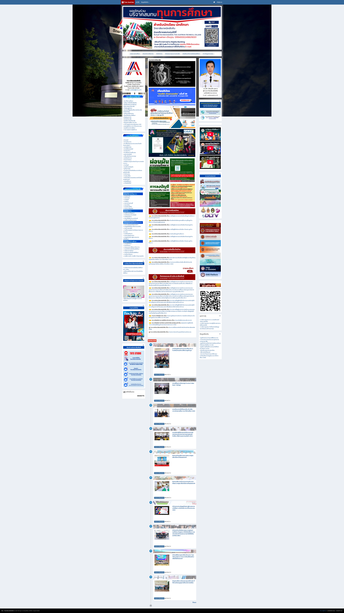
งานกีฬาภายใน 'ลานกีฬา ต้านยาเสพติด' (134, 256)
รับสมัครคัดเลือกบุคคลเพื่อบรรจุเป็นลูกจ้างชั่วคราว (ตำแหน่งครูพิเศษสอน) (170, 221)
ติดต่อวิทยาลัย (127, 119)
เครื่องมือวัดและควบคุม (130, 156)
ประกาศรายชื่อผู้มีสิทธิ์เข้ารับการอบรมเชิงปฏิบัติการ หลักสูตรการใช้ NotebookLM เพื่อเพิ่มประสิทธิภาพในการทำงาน (171, 301)
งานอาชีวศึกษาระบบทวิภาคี (131, 218)
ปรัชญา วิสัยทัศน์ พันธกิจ (130, 103)
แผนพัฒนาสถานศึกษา (129, 128)
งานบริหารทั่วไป (128, 207)
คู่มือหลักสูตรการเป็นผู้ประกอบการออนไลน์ (132, 299)
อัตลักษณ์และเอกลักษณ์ (130, 105)
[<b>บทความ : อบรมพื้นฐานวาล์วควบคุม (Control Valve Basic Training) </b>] (162, 388)
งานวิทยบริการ (128, 217)
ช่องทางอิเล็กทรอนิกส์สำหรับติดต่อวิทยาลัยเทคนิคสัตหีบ (172, 328)
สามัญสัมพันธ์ (127, 183)
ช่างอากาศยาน (127, 160)
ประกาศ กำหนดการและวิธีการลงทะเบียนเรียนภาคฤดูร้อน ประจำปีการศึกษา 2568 (209, 355)
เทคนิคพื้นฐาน (127, 181)
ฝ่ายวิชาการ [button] (159, 54)
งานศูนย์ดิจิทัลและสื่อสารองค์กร (132, 226)
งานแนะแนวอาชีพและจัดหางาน (131, 247)
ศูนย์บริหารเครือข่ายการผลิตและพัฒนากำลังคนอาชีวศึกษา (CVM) (210, 344)
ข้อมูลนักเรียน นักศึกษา (130, 115)
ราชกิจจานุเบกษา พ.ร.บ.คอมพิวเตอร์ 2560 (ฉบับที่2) (209, 320)
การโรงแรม (127, 174)
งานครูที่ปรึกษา (128, 243)
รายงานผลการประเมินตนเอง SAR (132, 124)
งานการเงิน (127, 198)
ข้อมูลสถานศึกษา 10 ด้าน (130, 122)
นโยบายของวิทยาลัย (129, 106)
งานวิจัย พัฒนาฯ (128, 234)
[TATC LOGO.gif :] (133, 68)
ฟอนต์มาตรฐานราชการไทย (207, 350)
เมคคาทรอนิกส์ (128, 154)
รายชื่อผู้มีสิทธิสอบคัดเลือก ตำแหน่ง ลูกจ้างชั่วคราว (170, 230)
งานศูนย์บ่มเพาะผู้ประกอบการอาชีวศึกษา (131, 238)
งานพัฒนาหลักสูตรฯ (129, 213)
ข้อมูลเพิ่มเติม (144, 2)
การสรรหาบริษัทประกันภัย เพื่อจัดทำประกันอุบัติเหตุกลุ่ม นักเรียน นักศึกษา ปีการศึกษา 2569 (170, 263)
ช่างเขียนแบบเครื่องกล (130, 153)
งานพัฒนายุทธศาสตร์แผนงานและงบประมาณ (133, 231)
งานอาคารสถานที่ (128, 203)
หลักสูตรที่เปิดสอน (129, 114)
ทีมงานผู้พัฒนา (323, 611)
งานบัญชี (126, 200)
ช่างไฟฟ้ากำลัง (127, 147)
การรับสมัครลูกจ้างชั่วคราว (177, 234)
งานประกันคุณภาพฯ (129, 235)
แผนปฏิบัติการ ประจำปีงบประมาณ (133, 126)
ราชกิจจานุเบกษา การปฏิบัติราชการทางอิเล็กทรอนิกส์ (210, 324)
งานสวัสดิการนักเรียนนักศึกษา (131, 249)
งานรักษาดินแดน (128, 254)
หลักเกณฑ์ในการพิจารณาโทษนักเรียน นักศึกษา (133, 272)
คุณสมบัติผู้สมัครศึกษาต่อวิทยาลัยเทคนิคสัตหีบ (132, 111)
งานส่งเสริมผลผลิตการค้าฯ (131, 225)
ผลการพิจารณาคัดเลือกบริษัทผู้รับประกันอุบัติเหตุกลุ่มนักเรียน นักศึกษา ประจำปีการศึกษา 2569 (172, 258)
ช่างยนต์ (126, 140)
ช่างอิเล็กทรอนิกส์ (128, 149)
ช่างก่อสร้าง (127, 151)
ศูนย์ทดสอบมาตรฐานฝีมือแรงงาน (209, 338)
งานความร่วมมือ (128, 228)
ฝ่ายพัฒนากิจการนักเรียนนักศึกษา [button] (191, 54)
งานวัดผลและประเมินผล (130, 215)
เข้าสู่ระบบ (219, 2)
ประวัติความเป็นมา (128, 101)
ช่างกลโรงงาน (127, 142)
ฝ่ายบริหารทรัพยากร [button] (148, 54)
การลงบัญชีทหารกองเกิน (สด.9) (183, 320)
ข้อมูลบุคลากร (127, 117)
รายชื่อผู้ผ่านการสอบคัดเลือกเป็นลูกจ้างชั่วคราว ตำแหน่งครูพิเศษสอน (171, 217)
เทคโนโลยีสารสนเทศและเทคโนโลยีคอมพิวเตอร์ (132, 178)
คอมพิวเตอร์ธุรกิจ (128, 167)
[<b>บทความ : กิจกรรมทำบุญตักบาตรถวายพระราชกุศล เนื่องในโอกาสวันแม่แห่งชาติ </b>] (162, 461)
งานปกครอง (127, 245)
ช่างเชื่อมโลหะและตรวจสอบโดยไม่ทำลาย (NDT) (132, 144)
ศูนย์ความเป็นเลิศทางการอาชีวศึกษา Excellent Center (209, 348)
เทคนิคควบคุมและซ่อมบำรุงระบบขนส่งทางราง (133, 162)
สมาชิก (137, 2)
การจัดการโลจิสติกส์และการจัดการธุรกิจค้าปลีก (132, 171)
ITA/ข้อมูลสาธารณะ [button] (208, 54)
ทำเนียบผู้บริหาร (128, 108)
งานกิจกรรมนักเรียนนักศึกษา (131, 252)
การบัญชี (126, 165)
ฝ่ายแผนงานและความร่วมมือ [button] (172, 54)
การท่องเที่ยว (127, 176)
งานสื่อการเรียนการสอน (130, 220)
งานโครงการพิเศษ (128, 251)
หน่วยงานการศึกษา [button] (135, 54)
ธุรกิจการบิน (127, 169)
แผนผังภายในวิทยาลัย (129, 121)
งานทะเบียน (127, 205)
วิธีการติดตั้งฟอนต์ (205, 352)
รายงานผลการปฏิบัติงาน (130, 130)
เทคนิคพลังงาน (128, 158)
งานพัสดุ (126, 201)
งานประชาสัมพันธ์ (128, 209)
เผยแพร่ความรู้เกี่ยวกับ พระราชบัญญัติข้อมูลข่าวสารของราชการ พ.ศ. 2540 (172, 324)
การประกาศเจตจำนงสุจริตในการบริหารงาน (180, 332)
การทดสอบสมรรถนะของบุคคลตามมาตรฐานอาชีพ (209, 340)
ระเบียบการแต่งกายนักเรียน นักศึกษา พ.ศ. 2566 (133, 268)
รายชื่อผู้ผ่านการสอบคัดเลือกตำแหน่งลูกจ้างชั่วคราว (171, 226)
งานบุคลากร (127, 196)
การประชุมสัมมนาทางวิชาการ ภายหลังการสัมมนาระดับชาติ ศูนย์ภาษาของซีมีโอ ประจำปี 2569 (172, 317)
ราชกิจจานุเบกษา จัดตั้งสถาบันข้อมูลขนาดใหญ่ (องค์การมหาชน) (209, 328)
